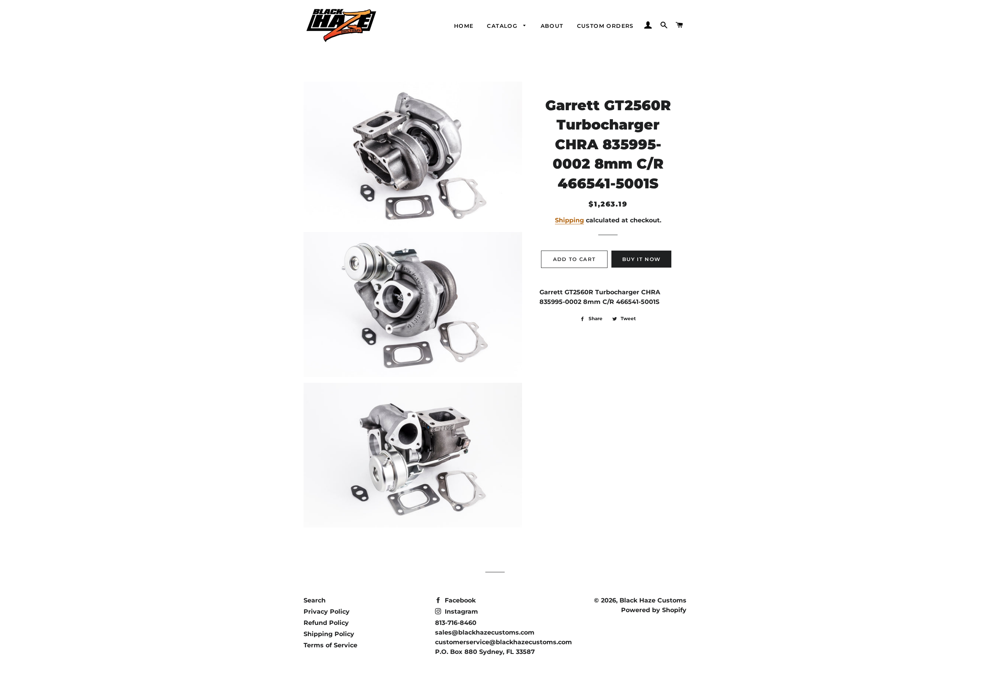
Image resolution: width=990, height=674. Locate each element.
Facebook (459, 600)
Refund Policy (326, 622)
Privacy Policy (327, 611)
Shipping (569, 220)
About (552, 25)
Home (464, 25)
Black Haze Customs (653, 600)
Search (315, 600)
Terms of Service (330, 645)
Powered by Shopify (653, 610)
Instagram (460, 611)
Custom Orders (605, 25)
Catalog (503, 25)
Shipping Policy (329, 634)
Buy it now (641, 259)
